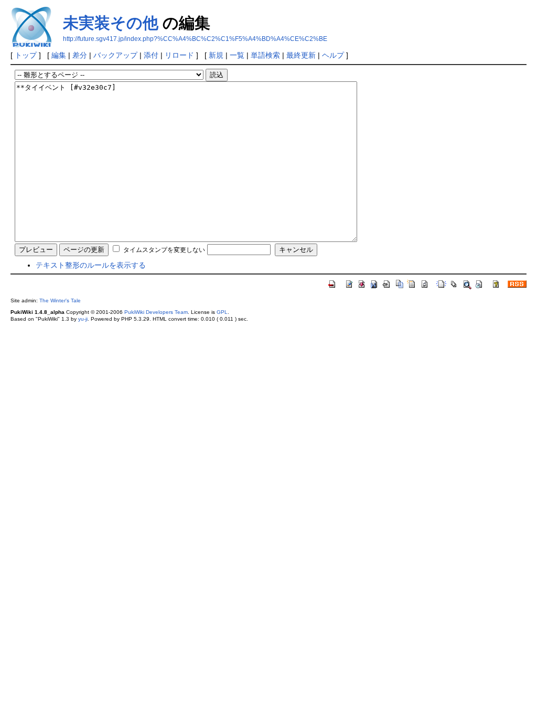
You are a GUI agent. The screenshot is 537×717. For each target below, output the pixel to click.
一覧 (237, 55)
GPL (222, 312)
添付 (151, 55)
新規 (216, 55)
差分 (79, 55)
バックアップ (115, 55)
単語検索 (265, 55)
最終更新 (301, 55)
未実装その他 (110, 22)
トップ (26, 55)
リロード (179, 55)
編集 (58, 55)
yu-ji (83, 319)
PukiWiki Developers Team (156, 312)
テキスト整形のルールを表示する (91, 265)
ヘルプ (333, 55)
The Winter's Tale (60, 300)
